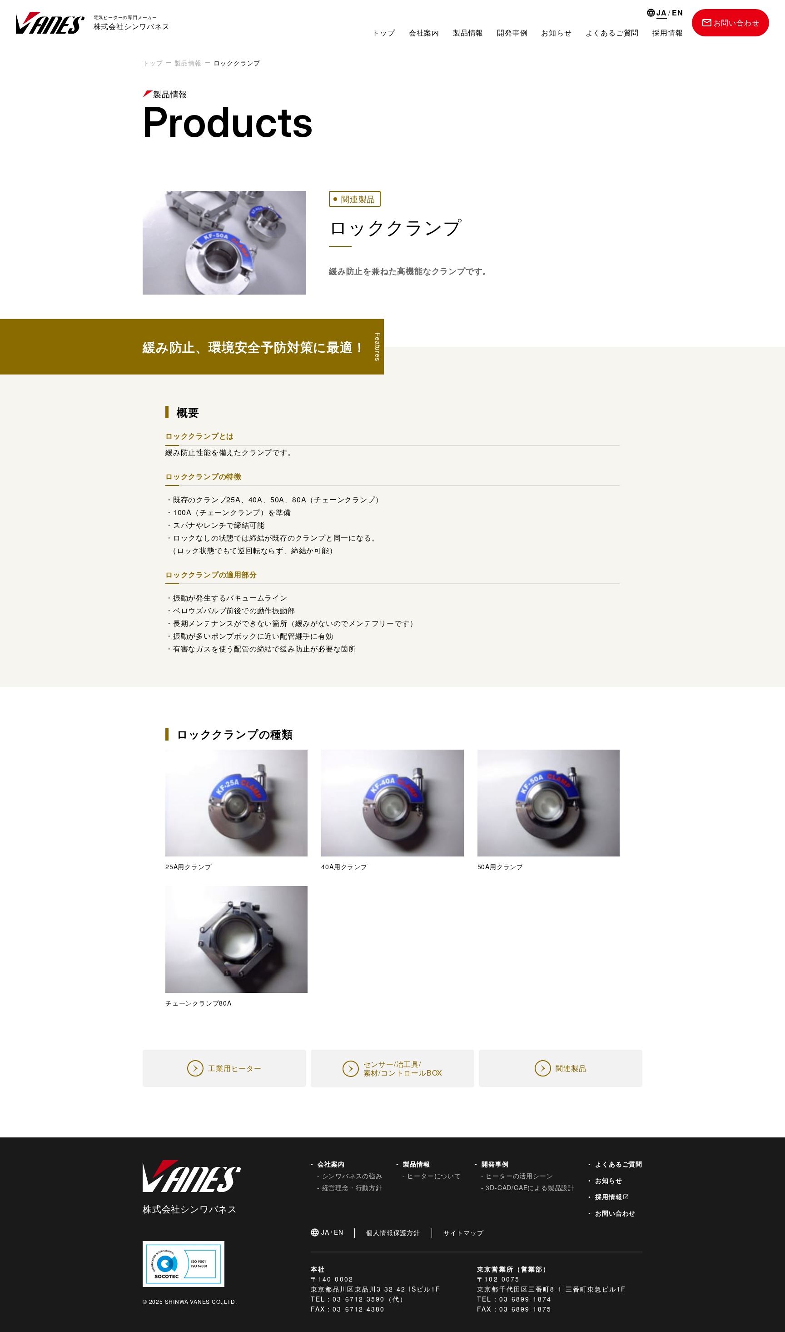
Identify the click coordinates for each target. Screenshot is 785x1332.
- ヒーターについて (431, 1175)
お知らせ (606, 1180)
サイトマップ (463, 1232)
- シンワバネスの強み (350, 1175)
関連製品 (358, 199)
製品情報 (468, 32)
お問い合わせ (613, 1212)
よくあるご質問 (616, 1163)
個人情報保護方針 (393, 1232)
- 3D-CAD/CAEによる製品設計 (528, 1187)
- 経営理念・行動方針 (350, 1187)
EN (677, 13)
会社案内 (424, 32)
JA (661, 13)
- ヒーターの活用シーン (517, 1175)
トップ (383, 32)
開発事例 (512, 32)
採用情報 (606, 1196)
